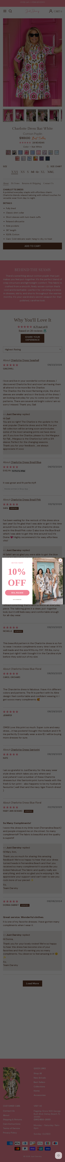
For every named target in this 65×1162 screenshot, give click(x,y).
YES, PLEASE (17, 593)
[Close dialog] (60, 560)
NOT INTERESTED (17, 599)
